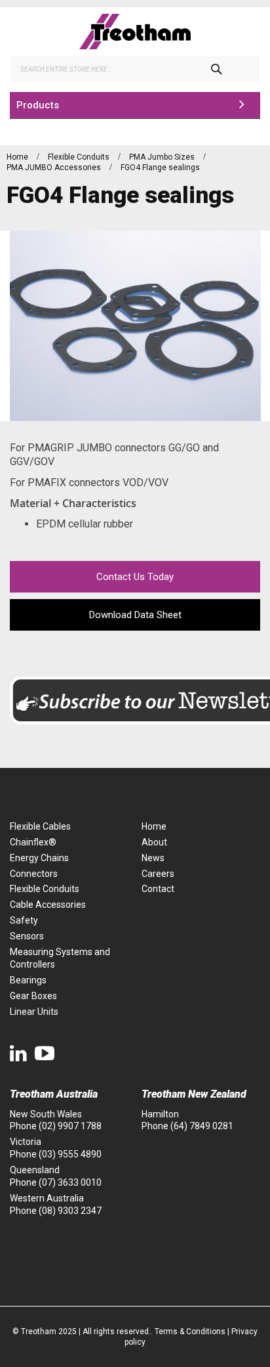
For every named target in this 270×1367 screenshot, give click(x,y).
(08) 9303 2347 (70, 1210)
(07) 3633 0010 (70, 1182)
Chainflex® (33, 842)
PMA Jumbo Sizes (163, 157)
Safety (24, 920)
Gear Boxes (33, 996)
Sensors (27, 936)
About (154, 842)
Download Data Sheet (135, 615)
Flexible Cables (40, 826)
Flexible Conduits (79, 157)
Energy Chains (39, 858)
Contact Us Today (135, 577)
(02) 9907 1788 (70, 1126)
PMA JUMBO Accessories (55, 167)
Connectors (34, 873)
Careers (158, 873)
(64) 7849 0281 (201, 1126)
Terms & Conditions (190, 1331)
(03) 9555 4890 (70, 1154)
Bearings (28, 980)
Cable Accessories (48, 904)
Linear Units (34, 1011)
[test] (135, 31)
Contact (158, 889)
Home (18, 157)
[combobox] (135, 69)
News (153, 858)
